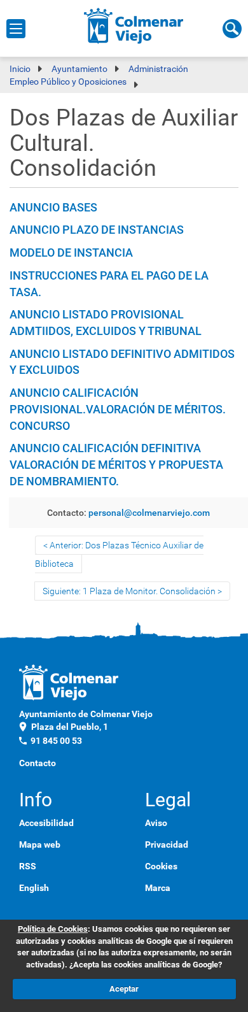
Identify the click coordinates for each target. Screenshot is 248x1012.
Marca (157, 888)
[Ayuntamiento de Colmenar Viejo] (134, 25)
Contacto (37, 763)
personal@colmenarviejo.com (149, 513)
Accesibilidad (46, 823)
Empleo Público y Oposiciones (68, 81)
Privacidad (166, 844)
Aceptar (124, 989)
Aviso (156, 823)
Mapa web (39, 844)
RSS (27, 866)
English (34, 888)
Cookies (161, 866)
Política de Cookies (53, 929)
